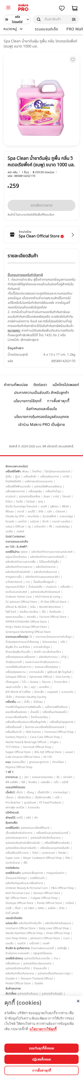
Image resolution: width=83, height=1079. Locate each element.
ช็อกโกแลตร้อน (39, 717)
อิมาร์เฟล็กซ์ (49, 516)
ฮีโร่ (25, 863)
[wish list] (61, 8)
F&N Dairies (33, 732)
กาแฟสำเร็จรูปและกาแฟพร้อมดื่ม (23, 707)
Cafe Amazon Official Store (23, 757)
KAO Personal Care (18, 893)
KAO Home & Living (47, 597)
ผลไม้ (20, 818)
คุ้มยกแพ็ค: (12, 823)
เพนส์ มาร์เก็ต (13, 687)
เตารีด (65, 476)
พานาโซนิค (33, 516)
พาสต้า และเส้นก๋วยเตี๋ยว (47, 652)
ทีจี (50, 526)
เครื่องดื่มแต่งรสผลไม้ (54, 712)
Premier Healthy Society (30, 697)
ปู (20, 777)
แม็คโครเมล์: (12, 812)
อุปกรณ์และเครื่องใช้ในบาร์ (35, 828)
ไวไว (24, 682)
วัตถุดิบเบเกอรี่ (14, 662)
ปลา (26, 777)
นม (19, 702)
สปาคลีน (31, 617)
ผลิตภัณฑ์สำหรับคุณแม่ (58, 923)
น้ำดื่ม (27, 702)
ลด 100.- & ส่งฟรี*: (17, 547)
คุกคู (40, 501)
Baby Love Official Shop (54, 928)
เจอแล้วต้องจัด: (14, 918)
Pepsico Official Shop (19, 767)
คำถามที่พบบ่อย (16, 385)
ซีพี (23, 782)
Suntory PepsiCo (16, 737)
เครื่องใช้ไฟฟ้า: (13, 471)
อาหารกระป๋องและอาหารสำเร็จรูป (53, 637)
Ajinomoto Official (40, 677)
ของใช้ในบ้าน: (13, 552)
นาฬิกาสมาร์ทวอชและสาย (39, 481)
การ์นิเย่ (69, 903)
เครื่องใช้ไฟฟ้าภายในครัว (57, 843)
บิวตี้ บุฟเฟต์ (12, 913)
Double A (11, 978)
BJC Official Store (16, 898)
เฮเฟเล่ (20, 531)
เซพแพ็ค (45, 782)
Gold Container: (16, 536)
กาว (28, 582)
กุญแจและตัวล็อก (15, 587)
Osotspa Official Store (19, 903)
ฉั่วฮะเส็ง (39, 692)
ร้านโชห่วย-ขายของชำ (18, 953)
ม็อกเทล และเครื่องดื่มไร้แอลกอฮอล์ (44, 727)
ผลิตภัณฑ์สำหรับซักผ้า (18, 572)
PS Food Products (50, 802)
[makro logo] (23, 8)
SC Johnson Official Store (21, 602)
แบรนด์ (69, 752)
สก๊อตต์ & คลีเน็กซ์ (16, 607)
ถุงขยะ (24, 552)
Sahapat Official (16, 677)
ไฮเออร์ (66, 496)
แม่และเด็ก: (12, 923)
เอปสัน (9, 531)
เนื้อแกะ (10, 797)
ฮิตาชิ (45, 521)
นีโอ (44, 612)
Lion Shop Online (16, 938)
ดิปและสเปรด (49, 642)
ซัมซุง (47, 496)
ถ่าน (56, 958)
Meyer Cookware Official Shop (42, 858)
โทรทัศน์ (36, 471)
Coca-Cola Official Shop (45, 737)
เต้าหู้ (63, 657)
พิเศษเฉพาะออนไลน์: (17, 466)
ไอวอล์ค (10, 521)
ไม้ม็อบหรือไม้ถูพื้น (49, 562)
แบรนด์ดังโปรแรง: (15, 787)
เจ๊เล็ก (9, 697)
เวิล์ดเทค (60, 511)
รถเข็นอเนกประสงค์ (16, 592)
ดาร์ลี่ (8, 908)
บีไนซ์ (18, 908)
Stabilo (38, 983)
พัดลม (25, 471)
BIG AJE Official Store (48, 752)
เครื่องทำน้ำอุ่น (53, 491)
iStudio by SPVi (15, 516)
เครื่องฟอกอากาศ (15, 491)
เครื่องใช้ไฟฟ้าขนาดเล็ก (18, 486)
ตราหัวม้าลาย (13, 863)
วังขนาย (46, 682)
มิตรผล (34, 682)
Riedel (62, 853)
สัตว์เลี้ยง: (11, 993)
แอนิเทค (34, 521)
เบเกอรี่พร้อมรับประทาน (18, 667)
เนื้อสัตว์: (10, 792)
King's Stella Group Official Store (26, 627)
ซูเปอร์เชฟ (30, 802)
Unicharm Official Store (21, 928)
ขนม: (8, 762)
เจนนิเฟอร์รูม (62, 526)
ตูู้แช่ (17, 476)
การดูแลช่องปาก (55, 873)
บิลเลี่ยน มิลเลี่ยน (29, 612)
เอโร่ (55, 782)
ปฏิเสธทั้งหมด (41, 1059)
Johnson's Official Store (45, 938)
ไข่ (31, 637)
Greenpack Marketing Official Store (28, 632)
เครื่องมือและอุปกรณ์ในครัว (55, 848)
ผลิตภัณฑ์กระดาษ (46, 567)
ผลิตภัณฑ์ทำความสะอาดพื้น (21, 562)
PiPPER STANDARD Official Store (26, 622)
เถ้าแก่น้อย (58, 762)
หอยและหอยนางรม (42, 777)
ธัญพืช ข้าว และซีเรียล (18, 647)
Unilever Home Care (19, 597)
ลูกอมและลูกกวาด (39, 762)
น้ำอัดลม (38, 702)
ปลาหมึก (67, 777)
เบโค (49, 511)
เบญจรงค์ (52, 692)
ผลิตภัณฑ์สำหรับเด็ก (30, 923)
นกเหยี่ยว (44, 687)
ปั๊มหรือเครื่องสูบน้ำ (43, 582)
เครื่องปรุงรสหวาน (16, 672)
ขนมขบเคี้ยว (19, 762)
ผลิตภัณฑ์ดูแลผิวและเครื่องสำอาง (24, 883)
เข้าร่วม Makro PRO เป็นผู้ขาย (41, 424)
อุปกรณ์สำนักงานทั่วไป (18, 968)
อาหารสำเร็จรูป (41, 647)
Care (66, 938)
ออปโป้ (31, 511)
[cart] (74, 8)
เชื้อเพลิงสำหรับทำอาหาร (19, 833)
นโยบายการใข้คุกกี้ (43, 1029)
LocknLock (48, 853)
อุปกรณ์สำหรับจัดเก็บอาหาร (45, 838)
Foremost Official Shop (59, 732)
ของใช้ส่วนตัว (37, 878)
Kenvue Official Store (46, 893)
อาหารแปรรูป (60, 792)
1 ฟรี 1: (10, 772)
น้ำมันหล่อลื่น (35, 587)
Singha (54, 742)
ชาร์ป (56, 496)
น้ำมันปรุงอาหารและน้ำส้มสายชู (22, 642)
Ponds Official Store (49, 903)
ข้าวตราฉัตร (60, 682)
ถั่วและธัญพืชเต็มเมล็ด (18, 652)
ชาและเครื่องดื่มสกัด (16, 717)
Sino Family (63, 677)
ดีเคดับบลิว (55, 612)
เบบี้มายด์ (34, 943)
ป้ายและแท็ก (40, 968)
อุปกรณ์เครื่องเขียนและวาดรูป (54, 973)
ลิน (25, 687)
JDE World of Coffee (18, 692)
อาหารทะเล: (12, 777)
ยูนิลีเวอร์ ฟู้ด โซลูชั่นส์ (59, 672)
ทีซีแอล (10, 511)
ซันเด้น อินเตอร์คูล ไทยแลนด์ (21, 506)
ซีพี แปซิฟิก (12, 782)
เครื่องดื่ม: (11, 702)
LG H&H (29, 908)
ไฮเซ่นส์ (30, 501)
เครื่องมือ (65, 587)
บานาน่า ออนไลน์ (61, 521)
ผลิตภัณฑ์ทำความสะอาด (19, 567)
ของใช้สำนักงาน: (14, 958)
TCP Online (13, 747)
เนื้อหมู (30, 792)
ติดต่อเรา (40, 385)
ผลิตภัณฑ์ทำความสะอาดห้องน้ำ (47, 557)
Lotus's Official (15, 526)
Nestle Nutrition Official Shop (24, 933)
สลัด (28, 818)
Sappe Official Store (18, 752)
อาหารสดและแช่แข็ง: (17, 542)
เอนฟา (46, 943)
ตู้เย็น (9, 476)
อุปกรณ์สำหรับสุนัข (52, 993)
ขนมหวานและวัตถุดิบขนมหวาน (42, 662)
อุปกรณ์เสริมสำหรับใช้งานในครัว (23, 843)
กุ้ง (57, 777)
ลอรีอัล (52, 908)
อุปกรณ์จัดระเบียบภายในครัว (21, 848)
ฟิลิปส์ (65, 506)
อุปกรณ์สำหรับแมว (28, 993)
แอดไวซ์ (22, 521)
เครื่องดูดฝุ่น (35, 491)
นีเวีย (62, 908)
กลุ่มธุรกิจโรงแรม (42, 953)
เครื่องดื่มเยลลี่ (13, 727)
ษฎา (33, 687)
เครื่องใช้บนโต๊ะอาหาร (17, 853)
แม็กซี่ (65, 782)
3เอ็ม (33, 607)
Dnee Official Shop (58, 933)
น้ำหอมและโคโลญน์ (16, 878)
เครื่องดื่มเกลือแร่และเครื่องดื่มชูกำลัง (26, 722)
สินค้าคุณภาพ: (13, 988)
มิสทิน (41, 908)
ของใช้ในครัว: (13, 828)
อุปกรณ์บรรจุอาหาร (16, 838)
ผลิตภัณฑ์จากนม (48, 657)
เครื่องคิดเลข (13, 963)
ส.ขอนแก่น (67, 692)
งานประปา (51, 587)
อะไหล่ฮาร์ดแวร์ (14, 582)
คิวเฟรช (32, 782)
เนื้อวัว (19, 792)
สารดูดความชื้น (14, 577)
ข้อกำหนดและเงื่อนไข (41, 409)
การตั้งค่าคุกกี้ (58, 401)
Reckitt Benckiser (50, 607)
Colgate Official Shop (44, 898)
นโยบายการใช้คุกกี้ (28, 401)
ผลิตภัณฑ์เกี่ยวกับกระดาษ (20, 973)
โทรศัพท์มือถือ (13, 481)
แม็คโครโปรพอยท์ (66, 385)
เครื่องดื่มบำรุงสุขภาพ (61, 722)
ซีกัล (41, 511)
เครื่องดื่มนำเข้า (14, 732)
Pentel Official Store (18, 983)
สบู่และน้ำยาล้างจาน (16, 557)
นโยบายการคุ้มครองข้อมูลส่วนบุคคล (41, 417)
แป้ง (62, 642)
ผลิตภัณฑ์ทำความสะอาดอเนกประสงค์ (51, 552)
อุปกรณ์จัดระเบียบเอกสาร (37, 963)
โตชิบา (9, 501)
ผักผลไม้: (11, 818)
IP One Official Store (53, 602)
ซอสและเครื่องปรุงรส (46, 667)
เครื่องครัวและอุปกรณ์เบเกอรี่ (52, 833)
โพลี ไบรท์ (11, 612)
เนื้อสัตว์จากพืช (43, 797)
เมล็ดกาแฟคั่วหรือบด (56, 707)
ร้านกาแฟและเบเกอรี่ (42, 948)
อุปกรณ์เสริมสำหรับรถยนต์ (45, 592)
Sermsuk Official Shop (37, 747)
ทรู (29, 526)
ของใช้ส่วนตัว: (13, 873)
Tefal (35, 853)
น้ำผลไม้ (34, 712)
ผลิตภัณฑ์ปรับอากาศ (45, 572)
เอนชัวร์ (21, 943)
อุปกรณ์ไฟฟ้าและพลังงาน (48, 486)
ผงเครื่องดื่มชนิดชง (16, 712)
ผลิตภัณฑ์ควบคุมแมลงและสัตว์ (42, 577)
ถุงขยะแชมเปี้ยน (14, 617)
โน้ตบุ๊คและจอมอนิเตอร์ (57, 471)
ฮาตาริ (20, 511)
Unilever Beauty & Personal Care (27, 888)
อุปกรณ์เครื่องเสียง (29, 496)
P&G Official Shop (62, 888)
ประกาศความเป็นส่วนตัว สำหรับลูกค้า (41, 392)
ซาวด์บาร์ (10, 496)
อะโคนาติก (39, 526)
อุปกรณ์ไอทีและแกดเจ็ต (37, 958)
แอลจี (44, 506)
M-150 (48, 757)
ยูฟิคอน (54, 506)
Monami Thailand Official (37, 978)
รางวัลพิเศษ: (13, 868)
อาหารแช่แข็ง (36, 672)
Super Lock (13, 858)
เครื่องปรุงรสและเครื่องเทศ (20, 657)
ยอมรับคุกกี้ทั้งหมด (41, 1048)
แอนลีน (10, 943)
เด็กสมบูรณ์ (12, 682)
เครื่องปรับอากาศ (49, 476)
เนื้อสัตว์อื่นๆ (24, 797)
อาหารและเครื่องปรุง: (17, 637)
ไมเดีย (19, 501)
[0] (8, 8)
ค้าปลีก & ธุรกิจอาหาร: (18, 948)
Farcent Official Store (52, 617)
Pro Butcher (13, 802)
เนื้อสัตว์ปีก (43, 792)
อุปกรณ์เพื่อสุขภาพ (32, 873)
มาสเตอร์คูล (66, 516)
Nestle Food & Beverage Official (26, 742)
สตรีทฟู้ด (62, 948)
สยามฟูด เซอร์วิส (15, 807)
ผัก (36, 818)
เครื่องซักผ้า (30, 476)
